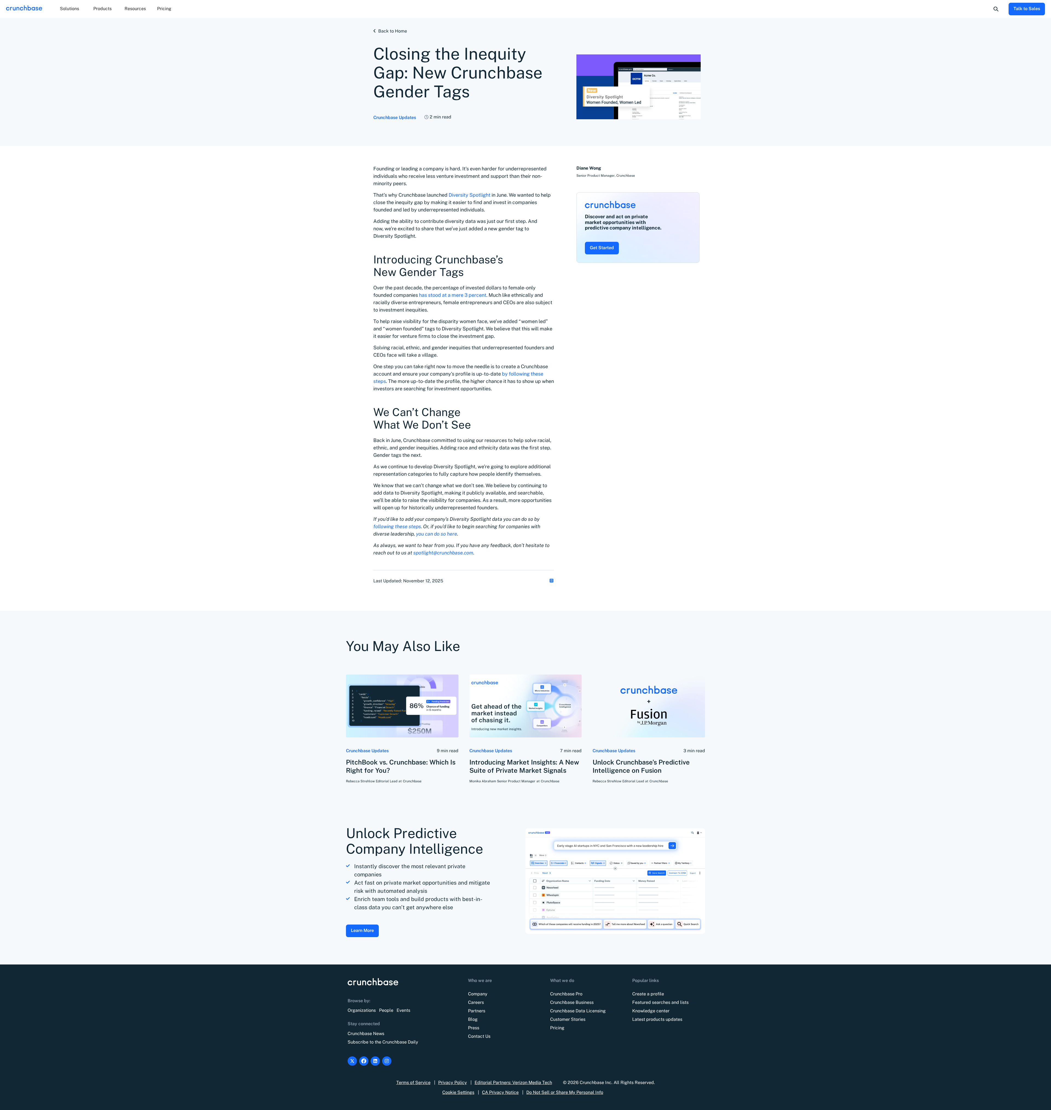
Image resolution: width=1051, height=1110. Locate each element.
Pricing (164, 8)
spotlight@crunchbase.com (443, 553)
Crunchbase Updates (394, 117)
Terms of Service (413, 1082)
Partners (476, 1010)
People (386, 1010)
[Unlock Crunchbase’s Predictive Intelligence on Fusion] (649, 706)
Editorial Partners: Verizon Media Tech (513, 1082)
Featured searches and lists (660, 1002)
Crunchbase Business (572, 1002)
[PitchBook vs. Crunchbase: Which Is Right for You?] (402, 706)
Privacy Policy (452, 1082)
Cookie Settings (458, 1092)
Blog (473, 1019)
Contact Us (479, 1036)
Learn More (362, 930)
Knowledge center (650, 1010)
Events (403, 1010)
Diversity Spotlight (468, 195)
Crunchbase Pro (566, 993)
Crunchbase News (366, 1033)
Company (477, 993)
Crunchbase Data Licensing (578, 1010)
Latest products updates (657, 1019)
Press (473, 1027)
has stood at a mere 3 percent (452, 295)
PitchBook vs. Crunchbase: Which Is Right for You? (400, 766)
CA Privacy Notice (500, 1092)
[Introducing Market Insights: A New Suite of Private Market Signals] (525, 706)
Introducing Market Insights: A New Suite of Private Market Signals (524, 766)
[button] (69, 9)
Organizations (362, 1010)
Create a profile (648, 993)
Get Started (602, 247)
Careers (476, 1002)
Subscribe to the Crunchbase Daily (383, 1042)
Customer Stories (567, 1019)
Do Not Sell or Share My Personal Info (564, 1092)
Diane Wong (588, 168)
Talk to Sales (1027, 8)
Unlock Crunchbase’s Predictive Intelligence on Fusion (641, 766)
